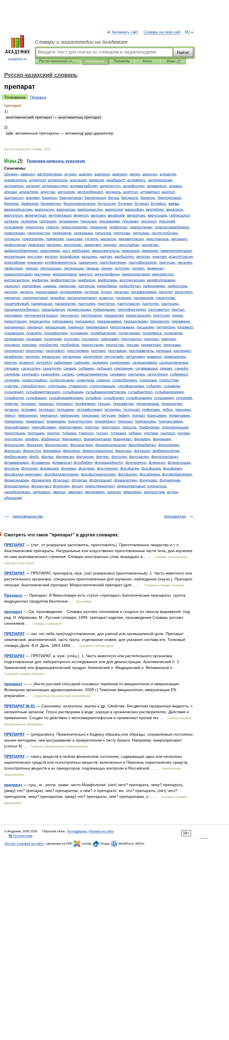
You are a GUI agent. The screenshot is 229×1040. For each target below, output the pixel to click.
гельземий (13, 227)
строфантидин (131, 386)
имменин (150, 250)
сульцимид (164, 397)
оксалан (121, 291)
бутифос (158, 203)
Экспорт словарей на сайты (24, 843)
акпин (135, 174)
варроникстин (90, 209)
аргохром (66, 191)
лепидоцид (74, 268)
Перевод (38, 97)
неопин (11, 291)
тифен (124, 415)
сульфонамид (139, 397)
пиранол (35, 327)
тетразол (47, 409)
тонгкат (138, 415)
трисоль (129, 427)
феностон (32, 450)
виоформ (116, 215)
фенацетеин (81, 445)
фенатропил (56, 445)
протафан (117, 350)
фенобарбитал (142, 445)
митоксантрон (17, 280)
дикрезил (92, 244)
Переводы (121, 61)
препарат (13, 611)
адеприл (102, 174)
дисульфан (129, 244)
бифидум (29, 203)
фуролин (61, 486)
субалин (153, 386)
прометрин (151, 344)
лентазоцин (50, 268)
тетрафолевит (89, 409)
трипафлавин (16, 427)
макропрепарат (18, 274)
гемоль (52, 227)
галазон (11, 221)
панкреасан (42, 303)
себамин (86, 368)
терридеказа (147, 403)
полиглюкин (129, 333)
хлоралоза (156, 486)
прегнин (168, 339)
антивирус (136, 180)
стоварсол (77, 386)
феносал (12, 450)
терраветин (123, 403)
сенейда (12, 374)
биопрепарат (169, 197)
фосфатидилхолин (98, 474)
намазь (49, 286)
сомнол (103, 380)
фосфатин (127, 474)
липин (106, 268)
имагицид (130, 250)
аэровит (33, 197)
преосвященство (28, 516)
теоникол (64, 403)
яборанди (13, 497)
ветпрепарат (60, 215)
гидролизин (14, 233)
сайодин (82, 362)
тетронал (131, 409)
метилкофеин (107, 274)
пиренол (76, 327)
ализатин (167, 174)
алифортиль (15, 180)
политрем (53, 339)
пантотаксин (128, 303)
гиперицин (83, 233)
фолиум (11, 468)
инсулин (34, 256)
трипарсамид (170, 421)
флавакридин (16, 462)
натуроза (86, 286)
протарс (98, 350)
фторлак (79, 480)
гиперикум (62, 233)
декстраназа (157, 239)
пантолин (87, 303)
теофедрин (85, 403)
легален (184, 262)
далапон (108, 239)
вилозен (98, 215)
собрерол (179, 374)
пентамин (13, 315)
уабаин (135, 433)
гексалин (88, 221)
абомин (11, 174)
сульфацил (36, 397)
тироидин (90, 415)
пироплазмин (122, 327)
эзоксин (114, 492)
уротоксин (13, 439)
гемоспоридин (74, 227)
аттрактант (149, 191)
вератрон (174, 209)
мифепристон (63, 280)
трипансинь (145, 421)
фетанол (142, 450)
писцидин (145, 327)
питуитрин (165, 327)
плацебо (34, 333)
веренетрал (35, 215)
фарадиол (71, 439)
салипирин (120, 362)
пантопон (106, 303)
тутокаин (118, 433)
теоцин (104, 403)
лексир (31, 268)
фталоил (61, 480)
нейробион (107, 286)
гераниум (98, 227)
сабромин (63, 362)
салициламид (144, 362)
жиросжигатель (106, 250)
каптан (106, 256)
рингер (10, 362)
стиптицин (56, 386)
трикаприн (13, 421)
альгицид (78, 180)
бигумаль (129, 197)
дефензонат (15, 244)
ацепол (168, 191)
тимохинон (27, 415)
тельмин (28, 403)
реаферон (13, 356)
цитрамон (42, 492)
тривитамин (179, 415)
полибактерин (103, 333)
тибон (167, 409)
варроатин (44, 209)
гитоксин (12, 239)
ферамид (52, 450)
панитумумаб (16, 303)
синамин (118, 374)
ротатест (44, 362)
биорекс (11, 203)
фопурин (29, 468)
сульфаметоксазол (43, 392)
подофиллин (56, 333)
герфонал (118, 227)
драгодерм (50, 250)
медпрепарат (65, 274)
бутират (141, 203)
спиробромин (124, 380)
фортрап (86, 468)
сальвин (11, 368)
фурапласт (41, 486)
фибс (34, 456)
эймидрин (132, 492)
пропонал (34, 350)
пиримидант (97, 327)
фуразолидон (16, 486)
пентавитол (158, 309)
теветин (11, 403)
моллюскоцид (132, 280)
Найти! (183, 52)
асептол (130, 191)
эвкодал (75, 492)
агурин (70, 174)
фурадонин (169, 480)
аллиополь (58, 180)
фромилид (41, 480)
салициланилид (173, 362)
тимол (9, 415)
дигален (54, 244)
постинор (90, 339)
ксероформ (14, 262)
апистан (47, 191)
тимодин (183, 409)
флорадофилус (109, 462)
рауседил (182, 350)
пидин (177, 315)
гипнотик (103, 233)
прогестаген (93, 344)
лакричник (87, 262)
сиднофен (50, 374)
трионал (125, 421)
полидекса (152, 333)
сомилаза (85, 380)
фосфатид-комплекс (23, 474)
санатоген (52, 368)
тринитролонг (80, 421)
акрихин (149, 174)
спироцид (148, 380)
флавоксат (61, 462)
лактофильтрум (142, 262)
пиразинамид (109, 321)
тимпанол (49, 415)
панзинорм (143, 297)
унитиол (167, 433)
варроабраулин (18, 209)
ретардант (135, 356)
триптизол (110, 427)
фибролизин (15, 456)
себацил (104, 368)
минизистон (163, 274)
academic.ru (17, 59)
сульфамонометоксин (106, 392)
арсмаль (113, 191)
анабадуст (115, 180)
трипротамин (70, 427)
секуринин (123, 368)
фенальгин (14, 445)
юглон (172, 492)
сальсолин (30, 368)
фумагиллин (125, 480)
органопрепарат (81, 297)
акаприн (119, 174)
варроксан (65, 209)
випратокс (136, 215)
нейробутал (130, 286)
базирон (49, 197)
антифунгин (134, 186)
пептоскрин (91, 315)
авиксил (27, 174)
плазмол (185, 327)
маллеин (42, 274)
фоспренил (107, 468)
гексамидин (109, 221)
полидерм (173, 333)
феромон (71, 450)
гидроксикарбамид (172, 227)
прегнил (151, 339)
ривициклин (175, 356)
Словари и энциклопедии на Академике (81, 42)
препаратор (175, 516)
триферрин (149, 427)
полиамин (79, 333)
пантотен (150, 303)
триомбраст (104, 421)
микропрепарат (136, 274)
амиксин (96, 180)
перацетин (114, 315)
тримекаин (56, 421)
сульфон (93, 397)
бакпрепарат (70, 197)
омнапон (12, 297)
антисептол (110, 186)
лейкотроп (13, 268)
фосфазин (172, 468)
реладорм (72, 356)
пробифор (69, 344)
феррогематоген (97, 450)
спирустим (168, 380)
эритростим (154, 492)
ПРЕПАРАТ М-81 (19, 706)
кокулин (159, 256)
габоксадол (179, 215)
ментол (85, 274)
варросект (114, 209)
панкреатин (65, 303)
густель (91, 239)
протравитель (141, 350)
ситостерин (157, 374)
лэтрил (138, 268)
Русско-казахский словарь (58, 61)
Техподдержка (77, 831)
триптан (92, 427)
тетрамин (65, 409)
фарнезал (122, 439)
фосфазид (151, 468)
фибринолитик (165, 450)
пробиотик (48, 344)
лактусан (167, 262)
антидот (33, 186)
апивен (175, 186)
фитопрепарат (164, 456)
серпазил (30, 374)
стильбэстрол (33, 386)
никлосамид (46, 291)
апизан (10, 191)
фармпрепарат (97, 439)
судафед (172, 386)
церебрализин (17, 492)
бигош (113, 197)
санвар (69, 368)
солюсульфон (34, 380)
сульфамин (73, 392)
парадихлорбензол (21, 309)
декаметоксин (131, 239)
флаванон (40, 462)
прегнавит (110, 339)
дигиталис (73, 244)
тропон (53, 433)
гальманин (68, 221)
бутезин (125, 203)
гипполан (121, 233)
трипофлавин (43, 427)
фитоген (119, 456)
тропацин (36, 433)
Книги (147, 61)
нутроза (91, 291)
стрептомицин (102, 386)
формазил (49, 468)
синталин (136, 374)
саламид (100, 362)
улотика (151, 433)
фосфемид (149, 474)
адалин (85, 174)
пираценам (55, 327)
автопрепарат (49, 174)
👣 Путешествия (20, 835)
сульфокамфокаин (66, 397)
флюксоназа (179, 462)
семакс (166, 368)
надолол (12, 286)
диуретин (150, 244)
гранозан (74, 239)
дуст (66, 250)
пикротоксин (15, 321)
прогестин (115, 344)
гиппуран (141, 233)
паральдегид (53, 309)
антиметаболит (83, 186)
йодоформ (69, 256)
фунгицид (148, 480)
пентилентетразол (41, 315)
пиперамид (62, 321)
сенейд (181, 368)
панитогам (165, 297)
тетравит (28, 409)
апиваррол (157, 186)
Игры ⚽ (173, 61)
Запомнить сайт (125, 32)
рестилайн (114, 356)
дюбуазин (81, 250)
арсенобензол (90, 191)
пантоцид (169, 303)
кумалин (35, 262)
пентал (177, 309)
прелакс (29, 344)
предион (12, 344)
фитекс (102, 456)
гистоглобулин (165, 233)
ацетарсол (13, 197)
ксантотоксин (181, 256)
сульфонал (114, 397)
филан (47, 456)
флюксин (157, 462)
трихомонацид (175, 427)
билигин (147, 197)
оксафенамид (143, 291)
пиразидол (85, 321)
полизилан (14, 339)
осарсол (106, 297)
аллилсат (37, 180)
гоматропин (33, 239)
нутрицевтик (71, 291)
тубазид (69, 433)
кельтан (143, 256)
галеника (29, 221)
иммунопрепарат (176, 250)
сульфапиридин (169, 392)
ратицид (163, 350)
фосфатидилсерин (61, 474)
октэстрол (183, 291)
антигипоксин (160, 180)
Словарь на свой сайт (162, 32)
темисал (46, 403)
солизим (12, 380)
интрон (51, 256)
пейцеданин (104, 309)
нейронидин (154, 286)
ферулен (123, 450)
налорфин (31, 286)
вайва (173, 203)
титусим (108, 415)
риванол (154, 356)
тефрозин (151, 409)
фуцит (77, 486)
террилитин (171, 403)
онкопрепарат (35, 297)
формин (68, 468)
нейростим (177, 286)
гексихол (149, 221)
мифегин (40, 280)
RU (187, 32)
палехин (123, 297)
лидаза (92, 268)
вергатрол (13, 215)
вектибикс (155, 209)
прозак (133, 344)
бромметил (50, 203)
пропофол (55, 350)
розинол (26, 362)
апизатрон (28, 191)
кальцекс (90, 256)
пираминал (14, 327)
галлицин (47, 221)
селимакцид (146, 368)
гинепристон (38, 233)
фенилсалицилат (110, 445)
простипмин (78, 350)
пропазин (172, 344)
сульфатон (14, 397)
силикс (68, 374)
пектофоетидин (132, 309)
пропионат (13, 350)
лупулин (122, 268)
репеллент (92, 356)
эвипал (59, 492)
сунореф (184, 397)
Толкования (94, 61)
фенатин (35, 445)
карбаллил (124, 256)
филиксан (65, 456)
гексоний (167, 221)
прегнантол (131, 339)
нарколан (67, 286)
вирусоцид (157, 215)
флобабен (82, 462)
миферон (87, 280)
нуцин (106, 291)
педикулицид (79, 309)
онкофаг (57, 297)
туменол (86, 433)
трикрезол (34, 421)
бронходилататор (79, 203)
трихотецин (14, 433)
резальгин (51, 356)
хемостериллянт (100, 486)
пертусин (161, 315)
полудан (71, 339)
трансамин (156, 415)
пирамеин (181, 321)
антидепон (14, 186)
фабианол (50, 439)
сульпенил (13, 392)
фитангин (85, 456)
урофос (32, 439)
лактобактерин (112, 262)
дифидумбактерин (21, 250)
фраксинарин (16, 480)
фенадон (142, 439)
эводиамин (95, 492)
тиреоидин (69, 415)
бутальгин (107, 203)
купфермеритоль (60, 262)
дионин (110, 244)
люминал (155, 268)
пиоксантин (39, 321)
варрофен (134, 209)
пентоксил (69, 315)
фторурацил (100, 480)
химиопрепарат (131, 486)
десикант (179, 239)
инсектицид (14, 256)
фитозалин (139, 456)
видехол (81, 215)
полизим (34, 339)
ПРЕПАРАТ (14, 545)
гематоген (34, 227)
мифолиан (107, 280)
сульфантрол (140, 392)
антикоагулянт (55, 186)
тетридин (112, 409)
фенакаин (162, 439)
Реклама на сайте (101, 831)
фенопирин (168, 445)
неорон (26, 291)
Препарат (13, 595)
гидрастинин (141, 227)
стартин (11, 386)
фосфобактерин (177, 474)
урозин (183, 433)
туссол (102, 433)
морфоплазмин (161, 280)
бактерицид (95, 197)
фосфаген (129, 468)
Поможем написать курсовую (56, 161)
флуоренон (135, 462)
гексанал (130, 221)
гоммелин (55, 239)
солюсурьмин (61, 380)
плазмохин (14, 333)
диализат (36, 244)
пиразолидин (136, 321)
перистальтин (138, 315)
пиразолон (160, 321)
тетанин (11, 409)
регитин (32, 356)
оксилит (165, 291)
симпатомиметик (92, 374)
